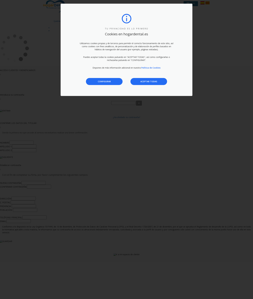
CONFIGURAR (104, 81)
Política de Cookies (150, 67)
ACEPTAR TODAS (148, 81)
